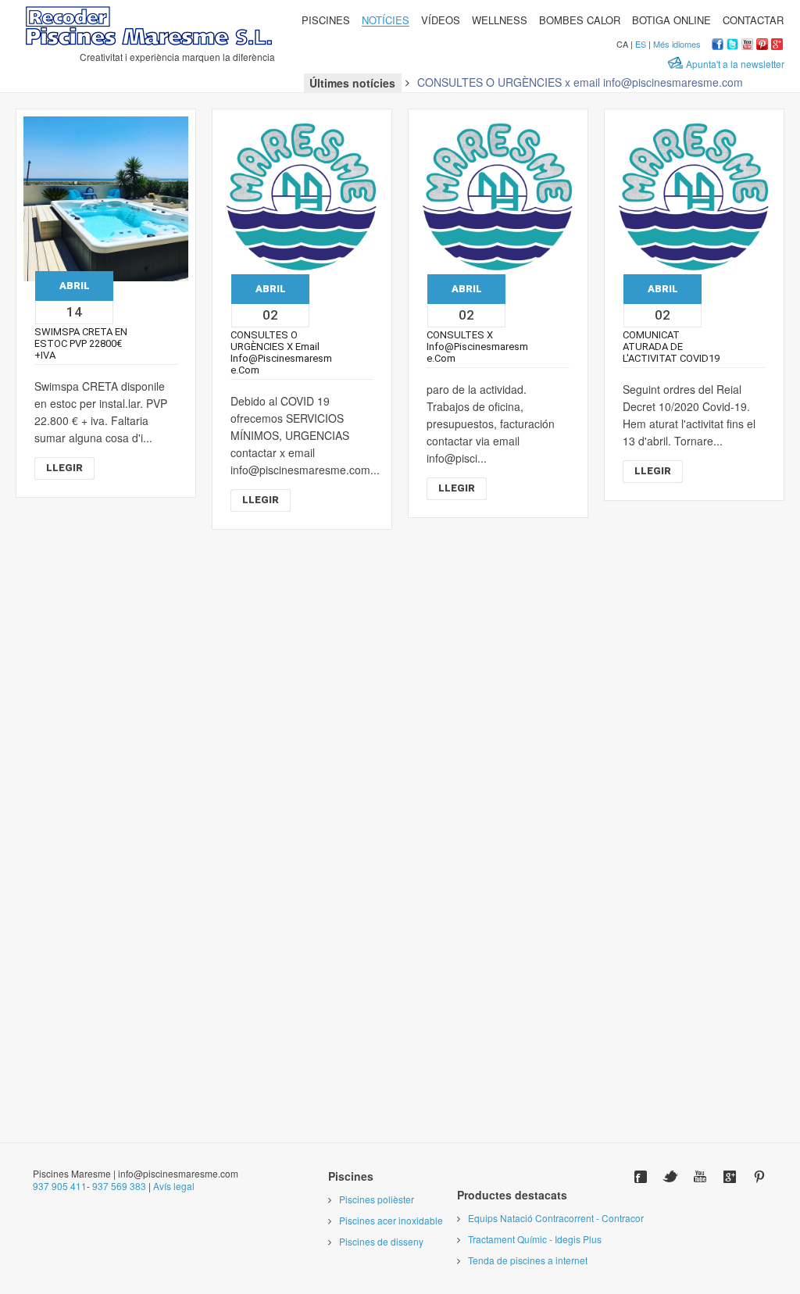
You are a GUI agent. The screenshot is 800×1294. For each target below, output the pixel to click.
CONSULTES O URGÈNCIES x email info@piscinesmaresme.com (580, 82)
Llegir (64, 468)
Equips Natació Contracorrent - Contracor (556, 1217)
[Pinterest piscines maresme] (762, 45)
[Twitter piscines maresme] (732, 45)
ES (640, 44)
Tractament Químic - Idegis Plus (535, 1239)
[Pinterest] (759, 1177)
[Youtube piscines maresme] (747, 45)
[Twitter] (670, 1177)
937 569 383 (119, 1185)
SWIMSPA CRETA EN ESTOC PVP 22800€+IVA (80, 343)
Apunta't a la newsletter (735, 63)
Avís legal (174, 1185)
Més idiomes (677, 44)
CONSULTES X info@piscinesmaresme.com (477, 346)
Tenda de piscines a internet (528, 1260)
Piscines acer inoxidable (391, 1220)
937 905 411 (60, 1185)
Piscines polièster (376, 1199)
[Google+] (730, 1177)
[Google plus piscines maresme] (777, 45)
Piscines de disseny (381, 1241)
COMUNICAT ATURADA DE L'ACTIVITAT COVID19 (671, 346)
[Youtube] (700, 1177)
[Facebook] (640, 1177)
